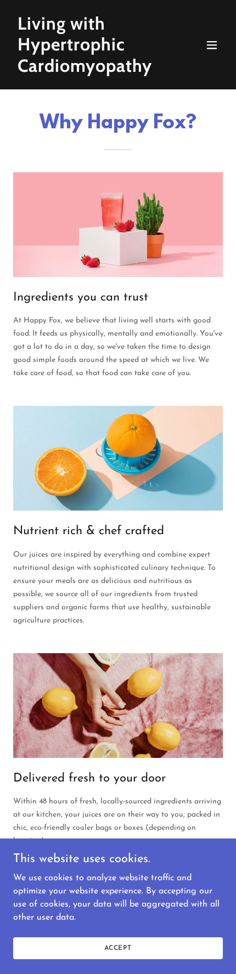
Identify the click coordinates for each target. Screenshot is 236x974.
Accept (118, 947)
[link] (86, 69)
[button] (212, 45)
